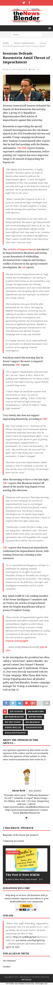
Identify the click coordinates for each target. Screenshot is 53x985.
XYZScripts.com (41, 984)
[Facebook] (29, 3)
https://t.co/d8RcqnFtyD (24, 937)
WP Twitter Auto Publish (15, 984)
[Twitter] (23, 3)
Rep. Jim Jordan (33, 722)
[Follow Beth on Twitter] (26, 818)
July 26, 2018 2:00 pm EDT (16, 69)
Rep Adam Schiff (36, 711)
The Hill (21, 148)
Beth (33, 69)
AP (23, 267)
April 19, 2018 (12, 947)
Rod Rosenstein (34, 728)
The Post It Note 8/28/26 (22, 874)
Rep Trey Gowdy (13, 722)
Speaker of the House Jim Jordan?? (22, 835)
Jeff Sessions (16, 711)
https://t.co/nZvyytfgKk (17, 641)
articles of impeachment (21, 249)
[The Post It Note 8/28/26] (26, 860)
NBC (18, 364)
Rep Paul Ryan (35, 717)
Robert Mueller (13, 728)
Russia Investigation (15, 733)
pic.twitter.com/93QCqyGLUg (30, 940)
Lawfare (7, 966)
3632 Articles (34, 791)
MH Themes (26, 980)
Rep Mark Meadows (14, 717)
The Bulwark (9, 961)
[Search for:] (26, 34)
